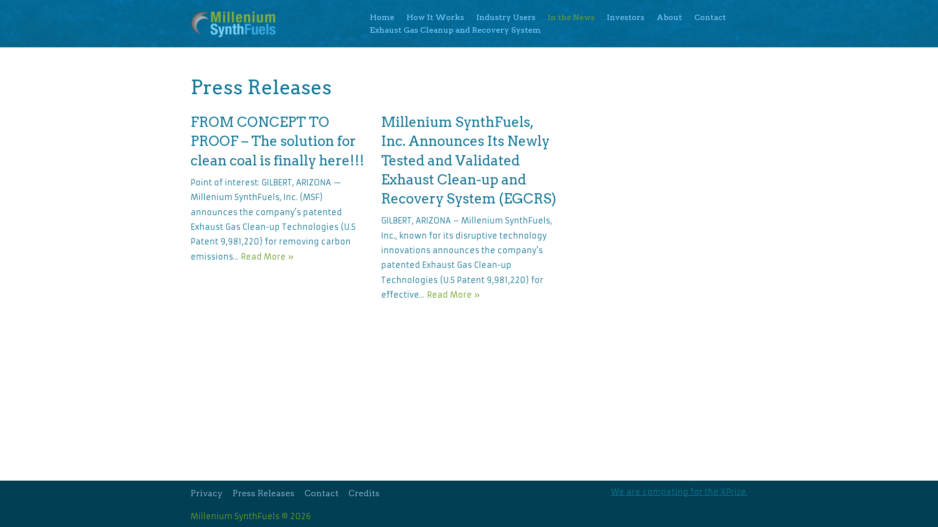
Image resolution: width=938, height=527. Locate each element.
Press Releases (264, 493)
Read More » (267, 257)
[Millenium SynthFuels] (236, 24)
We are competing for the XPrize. (679, 492)
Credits (364, 493)
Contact (710, 17)
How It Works (435, 17)
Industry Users (505, 17)
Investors (625, 17)
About (669, 17)
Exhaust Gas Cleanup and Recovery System (455, 30)
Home (382, 17)
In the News (571, 17)
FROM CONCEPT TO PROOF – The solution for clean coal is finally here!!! (277, 141)
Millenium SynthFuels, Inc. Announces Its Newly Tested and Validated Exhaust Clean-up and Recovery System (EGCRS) (468, 160)
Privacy (207, 493)
